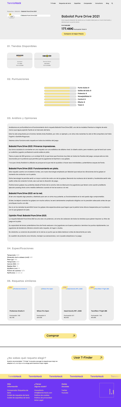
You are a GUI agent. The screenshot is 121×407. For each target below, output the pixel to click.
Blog (107, 3)
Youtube (64, 393)
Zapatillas (77, 3)
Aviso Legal (38, 400)
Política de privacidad (43, 398)
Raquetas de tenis (65, 3)
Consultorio (99, 3)
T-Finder (53, 3)
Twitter (64, 390)
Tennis (14, 3)
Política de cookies (41, 395)
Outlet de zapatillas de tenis (18, 398)
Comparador (88, 3)
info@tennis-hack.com (43, 393)
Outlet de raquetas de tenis (18, 395)
